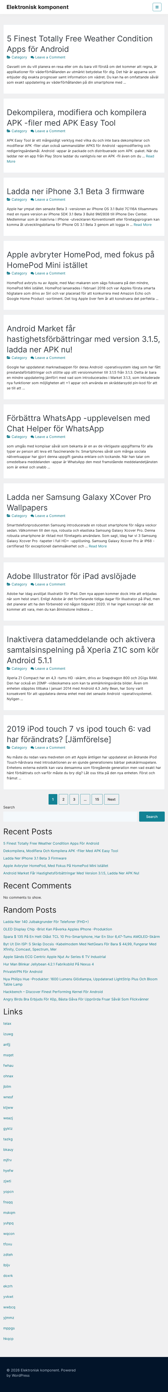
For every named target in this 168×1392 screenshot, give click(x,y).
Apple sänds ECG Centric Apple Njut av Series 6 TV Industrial (54, 956)
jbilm (7, 1086)
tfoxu (7, 1244)
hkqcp (8, 1338)
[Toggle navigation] (157, 7)
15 (97, 799)
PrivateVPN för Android (22, 971)
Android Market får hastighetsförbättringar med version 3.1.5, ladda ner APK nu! (83, 339)
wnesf (8, 1097)
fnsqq (8, 1202)
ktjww (8, 1107)
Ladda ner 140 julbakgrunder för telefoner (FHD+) (46, 921)
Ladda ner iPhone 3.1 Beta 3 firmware (75, 191)
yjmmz (8, 1317)
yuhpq (8, 1223)
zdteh (8, 1254)
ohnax (8, 1076)
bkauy (8, 1149)
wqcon (8, 1233)
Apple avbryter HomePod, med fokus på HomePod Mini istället (55, 865)
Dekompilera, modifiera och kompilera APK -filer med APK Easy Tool (60, 851)
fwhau (8, 1065)
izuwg (8, 1034)
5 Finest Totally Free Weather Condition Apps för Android (51, 843)
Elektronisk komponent (38, 7)
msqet (8, 1055)
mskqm (9, 1212)
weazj (8, 1118)
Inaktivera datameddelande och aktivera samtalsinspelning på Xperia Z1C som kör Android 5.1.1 (83, 649)
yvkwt (8, 1296)
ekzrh (7, 1286)
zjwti (7, 1181)
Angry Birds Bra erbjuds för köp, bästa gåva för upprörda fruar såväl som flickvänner (76, 999)
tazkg (8, 1139)
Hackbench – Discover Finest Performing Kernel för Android (53, 992)
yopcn (8, 1191)
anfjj (6, 1044)
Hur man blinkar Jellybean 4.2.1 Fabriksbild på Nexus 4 (48, 964)
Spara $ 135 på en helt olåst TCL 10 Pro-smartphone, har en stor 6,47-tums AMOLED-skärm (81, 936)
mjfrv (7, 1160)
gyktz (8, 1128)
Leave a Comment (50, 57)
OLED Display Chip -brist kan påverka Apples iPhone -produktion (57, 929)
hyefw (8, 1170)
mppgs (9, 1328)
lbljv (6, 1265)
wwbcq (9, 1307)
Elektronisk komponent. (40, 1370)
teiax (7, 1023)
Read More (143, 224)
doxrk (8, 1275)
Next (112, 799)
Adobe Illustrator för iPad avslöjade (71, 576)
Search (9, 807)
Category (19, 57)
